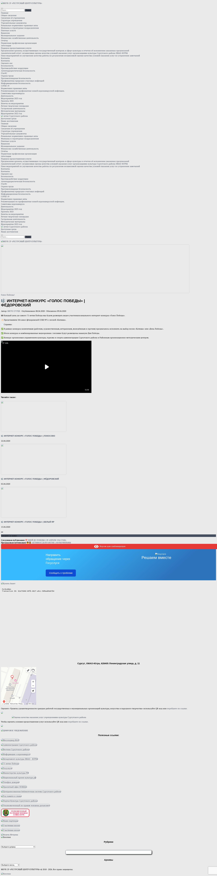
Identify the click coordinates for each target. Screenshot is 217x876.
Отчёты (4, 40)
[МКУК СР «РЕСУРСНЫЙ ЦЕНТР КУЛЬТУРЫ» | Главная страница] (21, 3)
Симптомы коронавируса (12, 93)
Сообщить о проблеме (61, 573)
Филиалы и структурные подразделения (20, 28)
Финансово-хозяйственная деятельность (20, 38)
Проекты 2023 (7, 101)
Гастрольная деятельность (13, 108)
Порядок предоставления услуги (16, 48)
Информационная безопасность (16, 83)
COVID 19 (5, 86)
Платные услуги (8, 30)
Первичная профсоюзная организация (19, 43)
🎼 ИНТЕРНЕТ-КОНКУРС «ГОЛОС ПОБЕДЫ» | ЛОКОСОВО (28, 436)
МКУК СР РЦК (14, 311)
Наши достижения (9, 121)
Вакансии (5, 33)
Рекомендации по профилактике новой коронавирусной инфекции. (33, 91)
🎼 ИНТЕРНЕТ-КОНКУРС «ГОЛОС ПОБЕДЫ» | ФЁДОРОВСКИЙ (30, 479)
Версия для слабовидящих (112, 546)
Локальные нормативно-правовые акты (19, 25)
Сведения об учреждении (13, 18)
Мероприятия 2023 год (11, 98)
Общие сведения (8, 15)
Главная (4, 13)
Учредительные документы (14, 23)
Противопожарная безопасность (16, 78)
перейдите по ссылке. (177, 708)
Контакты (5, 58)
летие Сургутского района (15, 116)
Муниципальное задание (12, 35)
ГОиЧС (4, 73)
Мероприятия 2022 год (11, 113)
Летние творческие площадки (15, 106)
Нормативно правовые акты (14, 88)
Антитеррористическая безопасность (18, 70)
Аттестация (6, 45)
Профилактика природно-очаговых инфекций (22, 80)
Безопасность (7, 65)
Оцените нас (7, 63)
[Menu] (2, 8)
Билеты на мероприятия (12, 103)
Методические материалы (13, 111)
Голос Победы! (8, 295)
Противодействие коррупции (14, 68)
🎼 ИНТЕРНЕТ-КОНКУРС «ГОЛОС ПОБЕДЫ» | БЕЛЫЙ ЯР (27, 522)
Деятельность (7, 96)
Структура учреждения (11, 20)
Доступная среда (8, 118)
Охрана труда (7, 75)
